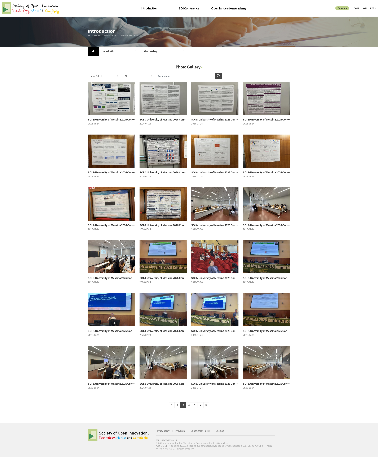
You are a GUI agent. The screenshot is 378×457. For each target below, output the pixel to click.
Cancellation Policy (200, 430)
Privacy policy (163, 430)
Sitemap (220, 430)
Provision (180, 430)
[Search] (218, 76)
